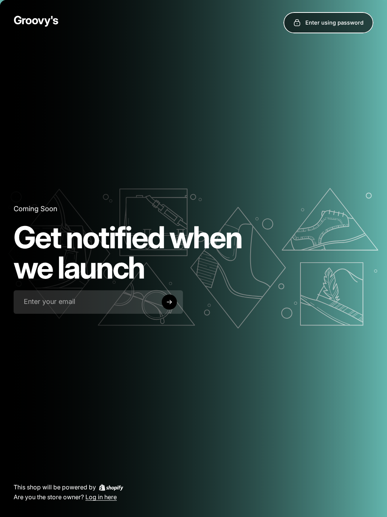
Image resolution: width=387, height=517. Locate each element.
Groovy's (36, 20)
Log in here (101, 496)
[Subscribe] (169, 302)
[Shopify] (111, 487)
